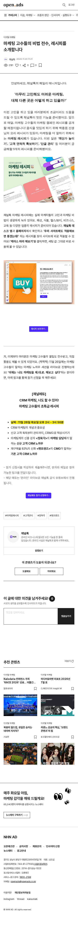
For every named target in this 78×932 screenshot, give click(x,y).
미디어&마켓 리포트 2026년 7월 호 (55, 680)
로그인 (71, 4)
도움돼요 (26, 571)
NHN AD (10, 837)
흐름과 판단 (43, 15)
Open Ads (13, 5)
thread (20, 899)
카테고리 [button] (12, 15)
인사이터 (55, 15)
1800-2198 (25, 877)
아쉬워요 (52, 571)
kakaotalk (32, 899)
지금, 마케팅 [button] (26, 15)
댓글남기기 (66, 616)
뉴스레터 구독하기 (14, 815)
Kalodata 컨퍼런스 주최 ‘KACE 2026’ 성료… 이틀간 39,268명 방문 (18, 680)
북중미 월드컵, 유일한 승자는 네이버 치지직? (18, 729)
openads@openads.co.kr (23, 881)
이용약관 (8, 892)
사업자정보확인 (40, 864)
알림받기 (39, 550)
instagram (9, 899)
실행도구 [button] (67, 15)
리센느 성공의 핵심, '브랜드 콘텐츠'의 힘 (54, 729)
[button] (69, 661)
